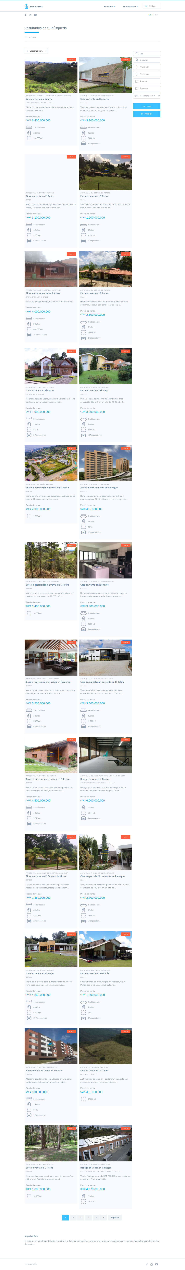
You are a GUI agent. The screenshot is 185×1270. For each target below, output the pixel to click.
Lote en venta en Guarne (39, 98)
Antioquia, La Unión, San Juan (94, 1067)
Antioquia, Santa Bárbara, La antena (43, 290)
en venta (32, 37)
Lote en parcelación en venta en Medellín (48, 487)
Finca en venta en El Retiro (40, 196)
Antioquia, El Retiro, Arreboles (41, 1067)
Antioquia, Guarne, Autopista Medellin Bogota (102, 776)
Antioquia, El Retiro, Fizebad (40, 193)
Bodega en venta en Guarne (95, 779)
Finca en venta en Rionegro (94, 390)
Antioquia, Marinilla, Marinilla (95, 970)
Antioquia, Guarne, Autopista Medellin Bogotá (48, 95)
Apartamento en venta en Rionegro (99, 487)
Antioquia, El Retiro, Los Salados (42, 581)
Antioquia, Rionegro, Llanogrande (97, 95)
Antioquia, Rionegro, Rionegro (95, 484)
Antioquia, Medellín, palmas (39, 484)
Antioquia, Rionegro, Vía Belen (95, 1164)
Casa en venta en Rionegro (94, 98)
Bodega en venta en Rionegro (95, 1167)
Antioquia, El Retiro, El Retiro (95, 193)
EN (156, 15)
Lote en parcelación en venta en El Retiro (47, 584)
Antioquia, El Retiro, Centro (40, 387)
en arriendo (147, 114)
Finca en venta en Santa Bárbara (43, 293)
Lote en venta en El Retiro (39, 1167)
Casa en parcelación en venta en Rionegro (48, 681)
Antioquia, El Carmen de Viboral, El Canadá (47, 873)
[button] (109, 5)
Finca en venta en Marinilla (94, 973)
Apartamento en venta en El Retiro (44, 1070)
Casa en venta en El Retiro (40, 390)
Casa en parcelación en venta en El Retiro (102, 681)
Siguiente (115, 1217)
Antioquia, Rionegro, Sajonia (94, 387)
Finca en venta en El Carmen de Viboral (46, 876)
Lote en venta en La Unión (94, 1070)
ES (150, 15)
